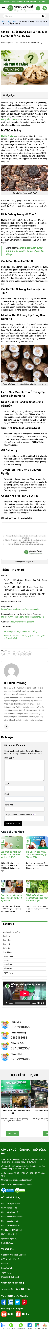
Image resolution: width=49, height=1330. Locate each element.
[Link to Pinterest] (24, 1302)
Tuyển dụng (8, 972)
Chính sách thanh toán (10, 1225)
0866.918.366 (20, 1289)
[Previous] (4, 1108)
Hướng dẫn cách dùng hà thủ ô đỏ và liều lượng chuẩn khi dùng (25, 251)
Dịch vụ (6, 936)
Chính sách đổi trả (9, 1208)
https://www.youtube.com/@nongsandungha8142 (22, 617)
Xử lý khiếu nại (7, 1243)
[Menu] (3, 8)
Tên (6, 784)
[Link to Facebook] (4, 1302)
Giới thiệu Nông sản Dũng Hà (13, 1255)
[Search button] (43, 16)
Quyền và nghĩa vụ (9, 1238)
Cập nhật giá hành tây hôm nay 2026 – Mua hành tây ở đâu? (11, 854)
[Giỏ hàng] (44, 8)
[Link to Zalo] (11, 1302)
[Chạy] (6, 1003)
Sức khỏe (7, 952)
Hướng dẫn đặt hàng (10, 1234)
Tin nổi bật (7, 964)
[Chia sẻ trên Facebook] (9, 653)
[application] (24, 993)
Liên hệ (4, 1263)
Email (7, 794)
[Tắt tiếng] (38, 1003)
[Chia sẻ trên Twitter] (14, 653)
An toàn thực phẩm (11, 932)
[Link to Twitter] (17, 1302)
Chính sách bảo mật (9, 1221)
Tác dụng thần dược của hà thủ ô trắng (20, 631)
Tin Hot (14, 22)
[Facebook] (6, 726)
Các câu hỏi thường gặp (11, 1230)
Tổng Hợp (7, 968)
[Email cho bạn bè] (19, 653)
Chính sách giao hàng (10, 1203)
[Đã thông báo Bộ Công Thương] (7, 1190)
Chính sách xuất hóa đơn (11, 1216)
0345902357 (20, 1048)
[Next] (44, 1108)
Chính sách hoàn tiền (10, 1212)
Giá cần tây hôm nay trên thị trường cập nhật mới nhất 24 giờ (37, 898)
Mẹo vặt (6, 944)
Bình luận (9, 758)
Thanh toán (8, 956)
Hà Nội (10, 1314)
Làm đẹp (7, 940)
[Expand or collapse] (44, 95)
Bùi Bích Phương (35, 42)
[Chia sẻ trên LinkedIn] (29, 653)
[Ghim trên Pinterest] (24, 653)
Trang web (8, 805)
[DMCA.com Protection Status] (20, 1190)
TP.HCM (25, 1314)
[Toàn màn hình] (42, 1003)
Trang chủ (6, 22)
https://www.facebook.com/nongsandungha (20, 609)
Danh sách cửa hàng (10, 1277)
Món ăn (6, 948)
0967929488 (20, 1059)
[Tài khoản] (38, 8)
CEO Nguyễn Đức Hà (10, 1259)
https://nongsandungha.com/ (22, 622)
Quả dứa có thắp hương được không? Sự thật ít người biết (11, 898)
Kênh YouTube (7, 1268)
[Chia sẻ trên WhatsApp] (4, 653)
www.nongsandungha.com (21, 1184)
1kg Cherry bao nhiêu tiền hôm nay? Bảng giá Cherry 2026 (36, 854)
